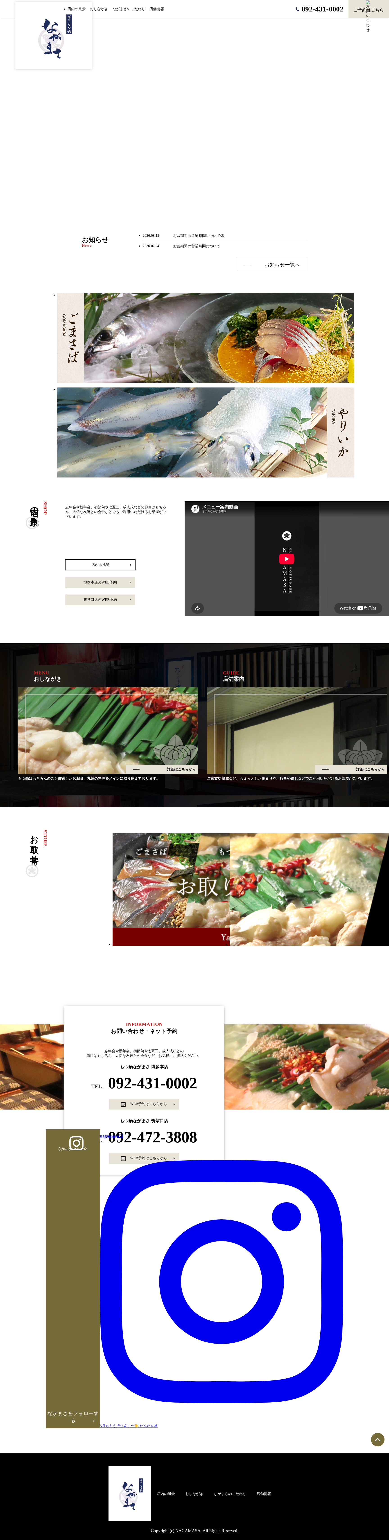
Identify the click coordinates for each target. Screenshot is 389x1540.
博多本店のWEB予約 (100, 582)
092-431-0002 (144, 1083)
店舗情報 (156, 9)
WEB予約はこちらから (148, 1104)
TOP (142, 1494)
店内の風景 (77, 9)
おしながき (99, 9)
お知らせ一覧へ (282, 265)
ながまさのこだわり (129, 9)
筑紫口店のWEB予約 (100, 599)
